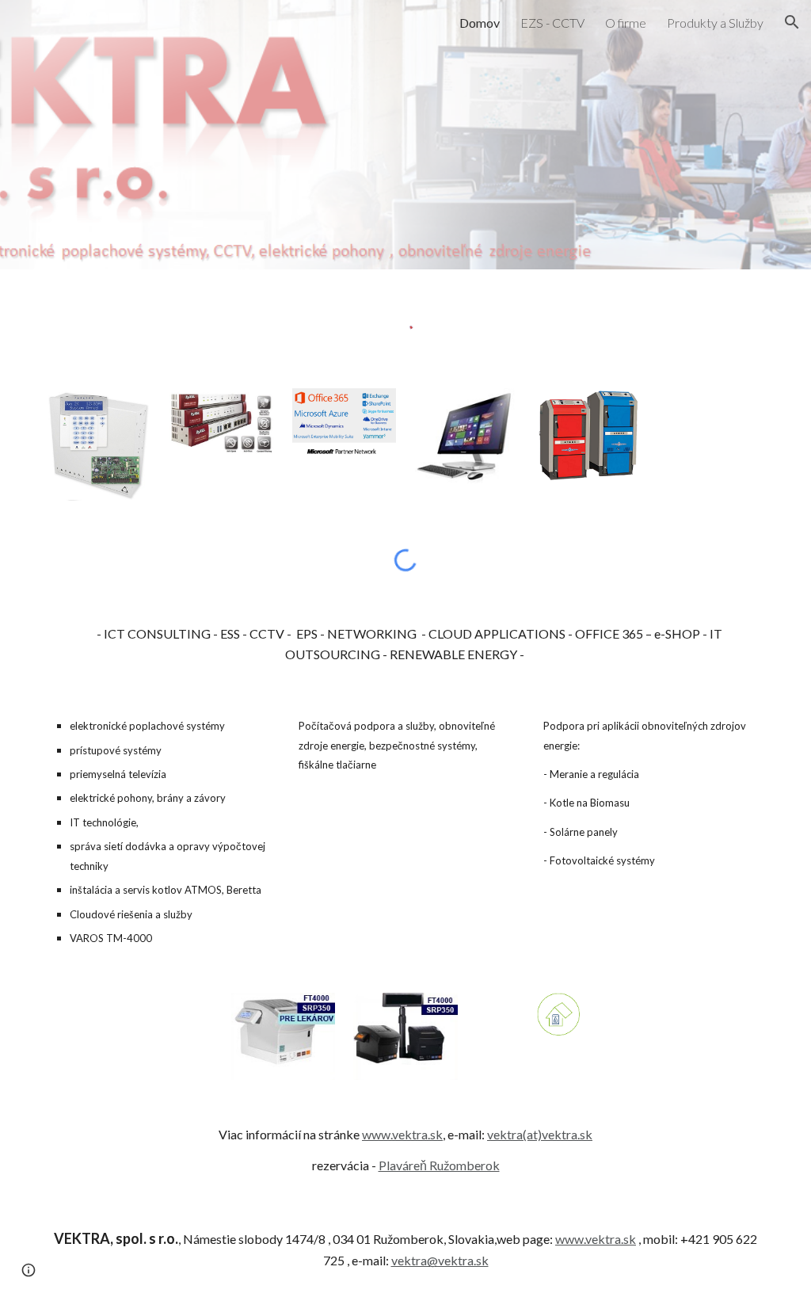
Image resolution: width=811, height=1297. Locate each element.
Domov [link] (479, 22)
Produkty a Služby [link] (715, 22)
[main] (406, 644)
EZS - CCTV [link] (552, 22)
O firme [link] (625, 22)
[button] (792, 22)
